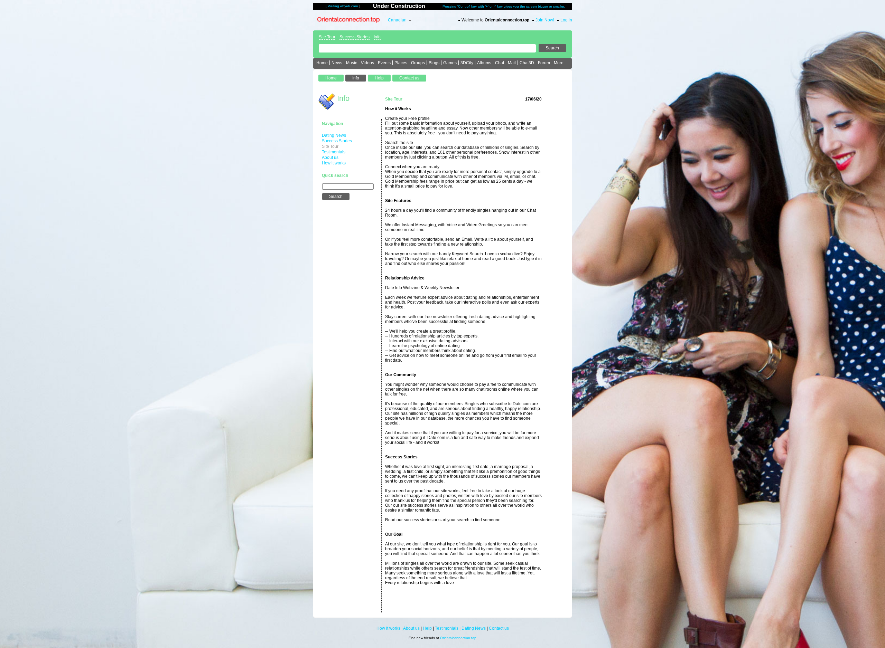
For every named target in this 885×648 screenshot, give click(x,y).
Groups (418, 62)
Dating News (334, 135)
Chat (499, 62)
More (558, 62)
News (337, 62)
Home (322, 62)
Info (377, 37)
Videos (367, 62)
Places (400, 62)
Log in (566, 20)
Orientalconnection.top (458, 638)
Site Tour (327, 37)
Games (450, 62)
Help (427, 628)
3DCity (466, 62)
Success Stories (354, 37)
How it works (334, 163)
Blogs (434, 62)
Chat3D (527, 62)
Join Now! (544, 20)
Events (384, 62)
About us (330, 157)
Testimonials (333, 152)
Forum (544, 62)
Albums (484, 62)
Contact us (499, 628)
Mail (512, 62)
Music (351, 62)
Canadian (397, 20)
